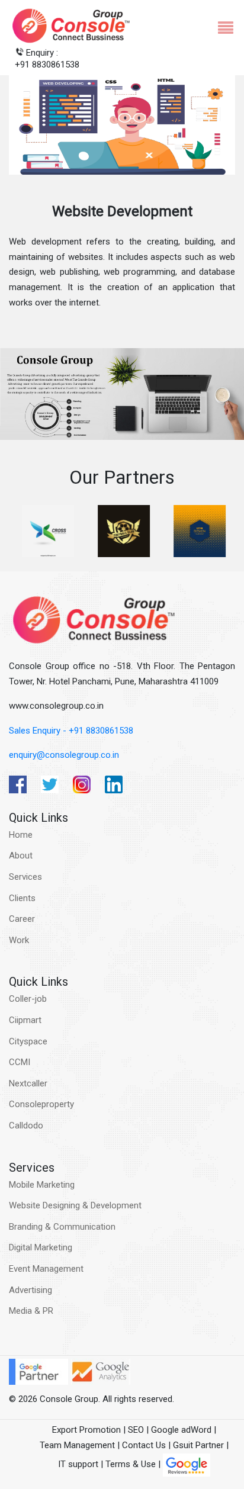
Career (22, 919)
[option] (47, 531)
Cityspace (28, 1041)
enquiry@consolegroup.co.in (64, 755)
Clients (22, 898)
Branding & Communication (62, 1226)
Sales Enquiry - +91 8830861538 (71, 730)
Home (21, 834)
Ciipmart (25, 1020)
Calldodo (26, 1125)
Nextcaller (28, 1083)
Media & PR (31, 1310)
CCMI (19, 1062)
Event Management (46, 1268)
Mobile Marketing (42, 1184)
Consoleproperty (41, 1104)
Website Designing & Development (75, 1205)
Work (19, 940)
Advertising (30, 1290)
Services (25, 876)
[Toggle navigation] (221, 26)
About (21, 855)
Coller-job (28, 998)
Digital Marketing (40, 1247)
